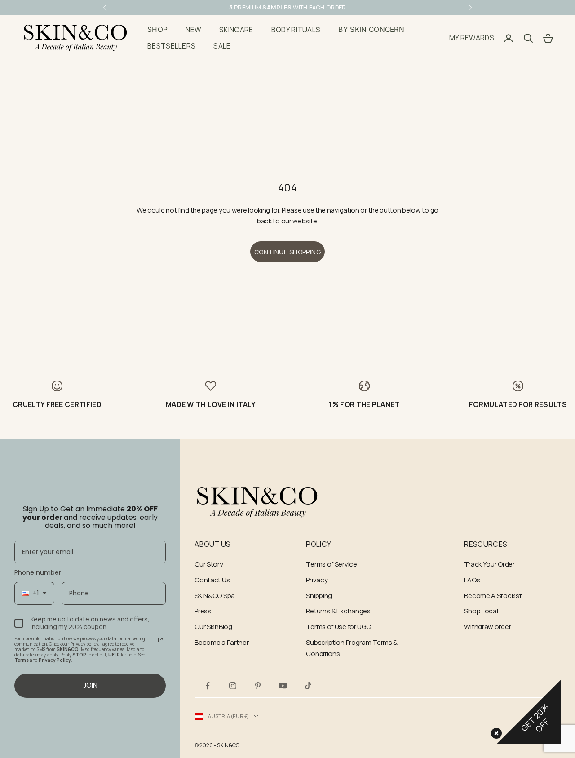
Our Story (209, 564)
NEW (193, 30)
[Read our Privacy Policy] (160, 639)
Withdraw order (487, 626)
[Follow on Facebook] (207, 685)
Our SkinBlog (213, 626)
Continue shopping (287, 252)
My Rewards (471, 38)
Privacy (316, 580)
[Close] (494, 731)
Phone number (37, 572)
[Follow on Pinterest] (257, 685)
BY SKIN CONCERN (371, 29)
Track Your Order (489, 564)
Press (203, 611)
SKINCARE (236, 30)
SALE (221, 46)
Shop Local (481, 611)
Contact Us (212, 580)
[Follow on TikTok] (308, 685)
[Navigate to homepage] (257, 502)
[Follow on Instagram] (232, 685)
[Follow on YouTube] (283, 685)
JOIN (90, 685)
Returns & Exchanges (338, 611)
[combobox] (34, 593)
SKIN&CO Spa (215, 595)
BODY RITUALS (296, 30)
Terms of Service (331, 564)
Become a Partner (221, 642)
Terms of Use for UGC (338, 626)
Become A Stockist (493, 595)
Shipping (319, 595)
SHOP (157, 29)
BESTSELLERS (171, 46)
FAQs (472, 580)
